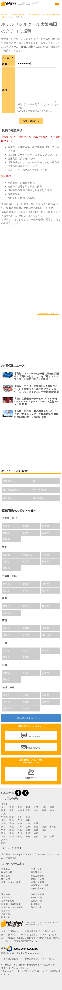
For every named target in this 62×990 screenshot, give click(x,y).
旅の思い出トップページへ (31, 718)
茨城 (44, 810)
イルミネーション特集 (12, 907)
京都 (28, 826)
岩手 (19, 807)
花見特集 (5, 897)
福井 (28, 820)
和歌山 (53, 826)
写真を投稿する (34, 748)
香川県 (25, 672)
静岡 (19, 823)
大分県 (25, 702)
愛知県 (6, 606)
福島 (52, 807)
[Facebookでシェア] (18, 793)
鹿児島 (4, 839)
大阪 (11, 826)
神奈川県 (27, 555)
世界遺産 (7, 481)
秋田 (36, 807)
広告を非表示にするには (48, 313)
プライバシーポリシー (46, 959)
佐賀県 (25, 695)
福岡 (11, 836)
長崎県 (45, 695)
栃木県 (45, 561)
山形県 (45, 532)
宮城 (28, 807)
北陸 (3, 820)
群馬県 (6, 568)
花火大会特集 (7, 901)
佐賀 (19, 836)
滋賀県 (6, 635)
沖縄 (3, 843)
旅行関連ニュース (9, 854)
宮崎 (52, 836)
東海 (3, 823)
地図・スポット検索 (11, 882)
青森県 (25, 526)
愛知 (11, 823)
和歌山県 (46, 635)
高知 (36, 833)
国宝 (35, 481)
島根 (36, 830)
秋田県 (25, 532)
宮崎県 (45, 702)
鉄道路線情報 (37, 875)
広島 (19, 830)
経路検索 (5, 875)
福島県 (6, 539)
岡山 (11, 830)
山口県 (25, 657)
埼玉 (36, 810)
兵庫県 (45, 628)
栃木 (52, 810)
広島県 (6, 650)
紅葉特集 (5, 910)
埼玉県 (6, 561)
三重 (36, 823)
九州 (3, 836)
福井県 (45, 590)
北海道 (6, 526)
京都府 (6, 628)
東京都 (6, 555)
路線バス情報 (37, 879)
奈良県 (25, 635)
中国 (3, 830)
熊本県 (6, 702)
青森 (11, 807)
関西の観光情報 (18, 14)
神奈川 (20, 810)
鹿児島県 (7, 708)
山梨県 (25, 583)
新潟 (28, 817)
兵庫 (19, 826)
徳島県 (6, 672)
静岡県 (25, 606)
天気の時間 (36, 901)
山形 (44, 807)
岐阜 (28, 823)
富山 (11, 820)
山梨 (11, 817)
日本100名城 (39, 489)
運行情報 (5, 879)
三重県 (6, 612)
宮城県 (6, 532)
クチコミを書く (34, 736)
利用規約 (29, 959)
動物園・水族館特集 (11, 904)
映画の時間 (36, 897)
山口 (44, 830)
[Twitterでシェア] (25, 793)
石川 (19, 820)
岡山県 (25, 650)
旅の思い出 (5, 14)
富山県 (6, 590)
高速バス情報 (37, 882)
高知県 (6, 679)
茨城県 (25, 561)
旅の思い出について (13, 959)
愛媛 (28, 833)
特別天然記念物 (11, 489)
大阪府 (25, 628)
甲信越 (4, 817)
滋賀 (44, 826)
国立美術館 (38, 498)
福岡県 (6, 695)
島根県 (6, 657)
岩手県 (45, 526)
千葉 (28, 810)
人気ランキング (28, 854)
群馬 (3, 814)
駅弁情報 (35, 904)
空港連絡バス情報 (39, 885)
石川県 (25, 590)
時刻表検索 (6, 872)
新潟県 (6, 583)
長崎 (28, 836)
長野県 (45, 583)
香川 (19, 833)
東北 (3, 807)
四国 (3, 833)
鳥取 (28, 830)
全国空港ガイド (38, 888)
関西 (3, 826)
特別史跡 (7, 498)
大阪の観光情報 (33, 14)
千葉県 (45, 555)
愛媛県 (45, 672)
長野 (19, 817)
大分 (44, 836)
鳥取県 (45, 650)
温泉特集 (5, 917)
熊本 (36, 836)
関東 (3, 810)
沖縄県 (25, 708)
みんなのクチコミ (46, 854)
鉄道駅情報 (36, 872)
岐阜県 (45, 606)
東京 (11, 810)
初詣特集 (5, 914)
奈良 (36, 826)
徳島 (11, 833)
